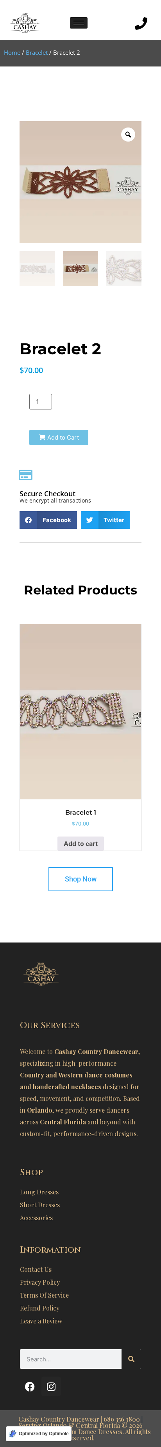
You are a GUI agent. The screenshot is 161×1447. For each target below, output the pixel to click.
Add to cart (81, 843)
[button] (58, 437)
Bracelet (37, 52)
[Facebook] (29, 1386)
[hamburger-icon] (79, 23)
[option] (80, 182)
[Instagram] (51, 1386)
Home (12, 52)
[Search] (131, 1359)
